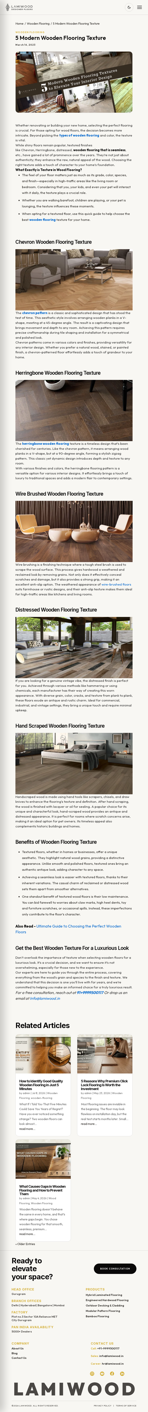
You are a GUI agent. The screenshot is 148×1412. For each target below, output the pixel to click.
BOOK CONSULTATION (115, 1268)
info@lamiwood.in (111, 1356)
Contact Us (19, 1358)
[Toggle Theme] (129, 7)
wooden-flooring (41, 1098)
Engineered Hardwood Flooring (107, 1300)
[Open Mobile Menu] (139, 7)
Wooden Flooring (38, 23)
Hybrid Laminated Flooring (104, 1295)
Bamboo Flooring (97, 1316)
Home (19, 23)
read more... (27, 1129)
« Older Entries (25, 1244)
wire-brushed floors (116, 584)
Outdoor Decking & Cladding (105, 1305)
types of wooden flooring (79, 135)
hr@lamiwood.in (113, 1363)
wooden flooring (42, 220)
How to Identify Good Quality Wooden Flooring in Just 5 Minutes (41, 1085)
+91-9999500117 (108, 1348)
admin (26, 1093)
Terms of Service (126, 1405)
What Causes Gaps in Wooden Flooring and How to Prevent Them (42, 1190)
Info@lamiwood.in (45, 998)
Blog (15, 1353)
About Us (18, 1348)
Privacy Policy (103, 1405)
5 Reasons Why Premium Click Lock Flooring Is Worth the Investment (104, 1085)
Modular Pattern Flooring (103, 1311)
